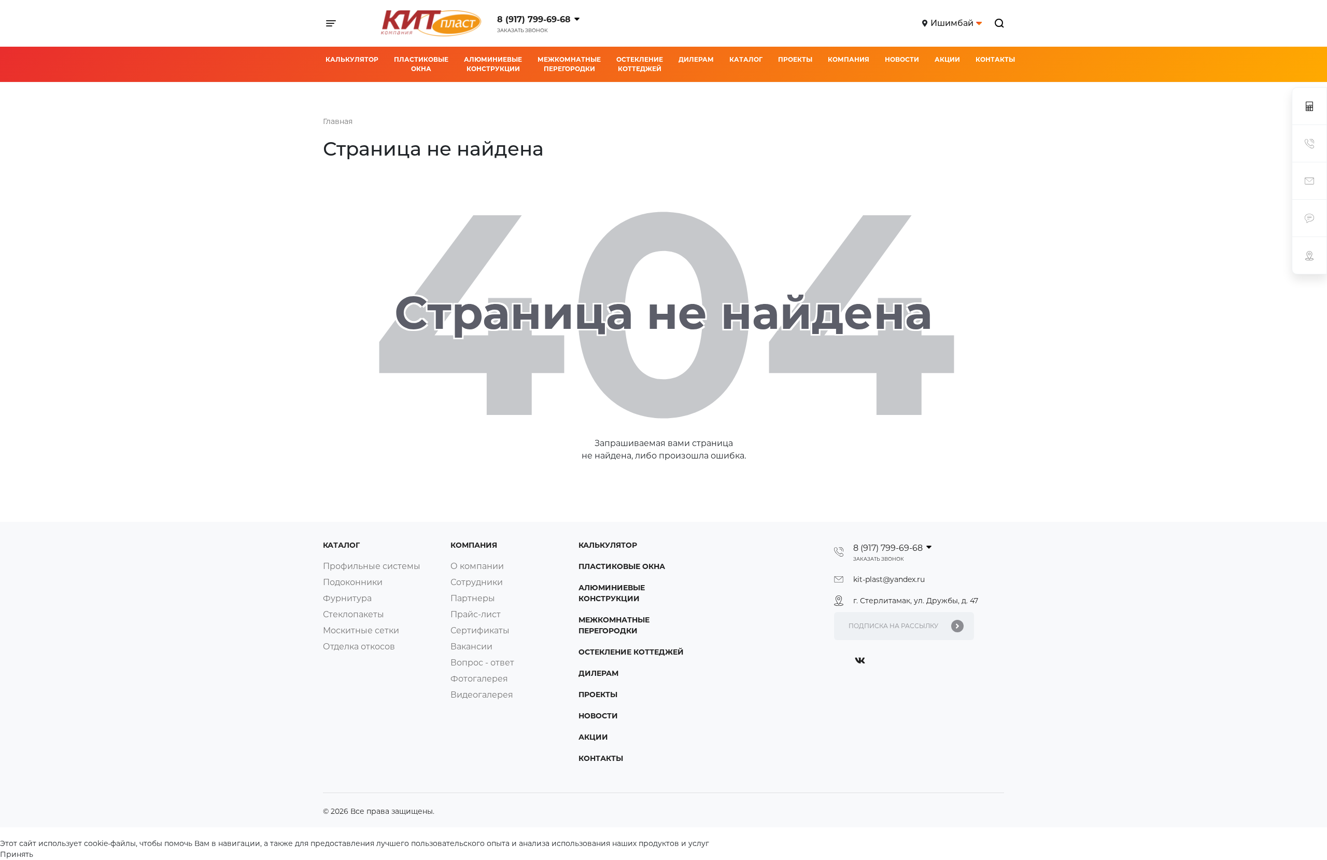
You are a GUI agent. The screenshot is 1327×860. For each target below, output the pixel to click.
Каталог (746, 59)
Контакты (995, 59)
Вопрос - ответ (482, 663)
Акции (947, 59)
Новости (902, 59)
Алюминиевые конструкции (493, 64)
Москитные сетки (361, 630)
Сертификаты (480, 630)
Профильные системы (371, 566)
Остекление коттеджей (639, 64)
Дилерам (696, 59)
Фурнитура (347, 598)
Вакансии (471, 646)
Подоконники (353, 582)
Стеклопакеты (353, 614)
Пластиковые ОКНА (421, 64)
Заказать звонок (522, 30)
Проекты (795, 59)
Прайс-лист (475, 614)
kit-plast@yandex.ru (889, 579)
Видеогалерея (481, 695)
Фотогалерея (479, 679)
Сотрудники (476, 582)
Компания (848, 59)
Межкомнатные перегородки (569, 64)
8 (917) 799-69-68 (534, 19)
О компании (477, 566)
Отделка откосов (359, 646)
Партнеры (472, 598)
